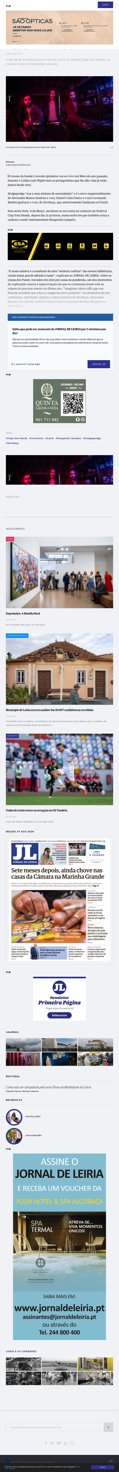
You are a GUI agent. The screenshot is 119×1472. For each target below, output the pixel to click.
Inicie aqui (34, 364)
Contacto (13, 3)
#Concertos (36, 438)
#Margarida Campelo (68, 438)
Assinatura (96, 3)
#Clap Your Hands (16, 438)
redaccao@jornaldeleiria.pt (18, 165)
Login (110, 3)
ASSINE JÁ (98, 364)
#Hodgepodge (92, 438)
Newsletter (28, 3)
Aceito (102, 1467)
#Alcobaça (12, 443)
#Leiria (49, 438)
